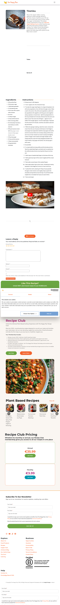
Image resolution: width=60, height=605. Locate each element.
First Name (10, 510)
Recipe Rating (9, 244)
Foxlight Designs (47, 582)
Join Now (11, 353)
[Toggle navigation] (54, 2)
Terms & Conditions (37, 518)
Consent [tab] (10, 294)
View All (51, 401)
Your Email (10, 504)
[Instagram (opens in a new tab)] (7, 534)
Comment (9, 249)
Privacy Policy (45, 601)
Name (8, 264)
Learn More (26, 353)
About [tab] (49, 294)
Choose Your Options (28, 313)
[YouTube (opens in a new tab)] (9, 534)
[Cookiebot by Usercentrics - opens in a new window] (52, 290)
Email (8, 269)
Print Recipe (31, 236)
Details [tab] (30, 294)
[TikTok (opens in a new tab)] (13, 534)
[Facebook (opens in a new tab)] (15, 534)
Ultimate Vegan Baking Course (38, 23)
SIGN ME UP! (30, 526)
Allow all (49, 313)
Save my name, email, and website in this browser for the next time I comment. (28, 275)
